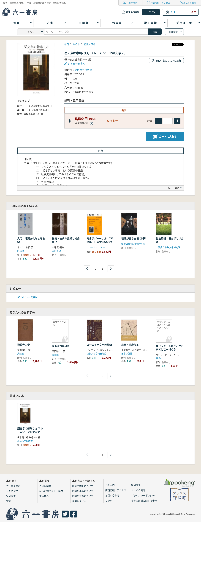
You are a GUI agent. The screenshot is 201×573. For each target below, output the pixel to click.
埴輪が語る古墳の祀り (133, 238)
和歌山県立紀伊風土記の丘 (134, 243)
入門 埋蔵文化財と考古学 (31, 240)
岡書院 (55, 354)
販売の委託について (82, 486)
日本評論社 (126, 353)
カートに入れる (168, 136)
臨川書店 (56, 250)
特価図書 (11, 496)
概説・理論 (89, 44)
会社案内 (110, 485)
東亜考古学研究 (61, 346)
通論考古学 (24, 345)
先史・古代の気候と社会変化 (66, 240)
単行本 (76, 44)
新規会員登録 (132, 12)
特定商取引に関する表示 (144, 500)
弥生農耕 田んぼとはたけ (170, 240)
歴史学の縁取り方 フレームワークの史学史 (30, 430)
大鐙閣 (20, 353)
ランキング (12, 490)
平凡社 (159, 358)
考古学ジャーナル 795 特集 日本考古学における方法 (101, 241)
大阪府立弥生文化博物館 (168, 247)
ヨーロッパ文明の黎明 (99, 345)
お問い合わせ (112, 495)
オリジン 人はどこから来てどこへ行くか (170, 347)
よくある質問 (189, 2)
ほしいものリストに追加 (168, 60)
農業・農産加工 (130, 345)
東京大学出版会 (83, 70)
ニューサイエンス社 (96, 247)
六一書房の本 (13, 486)
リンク (108, 500)
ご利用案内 (132, 2)
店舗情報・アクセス (160, 2)
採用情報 (136, 485)
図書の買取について (82, 496)
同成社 (20, 250)
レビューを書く (29, 297)
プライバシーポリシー (143, 495)
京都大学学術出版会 (96, 353)
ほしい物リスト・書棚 (51, 490)
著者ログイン (79, 500)
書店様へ (44, 496)
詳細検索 (173, 31)
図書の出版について (82, 490)
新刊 (66, 44)
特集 (8, 500)
